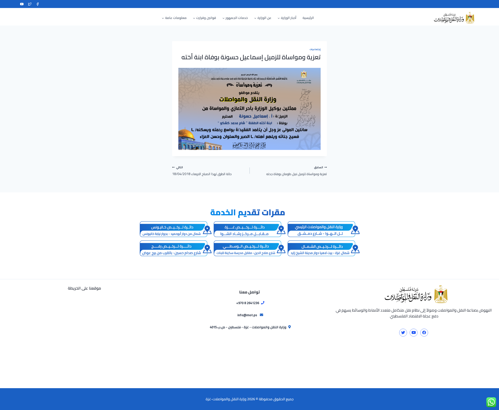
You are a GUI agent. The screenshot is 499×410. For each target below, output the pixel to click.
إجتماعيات (315, 49)
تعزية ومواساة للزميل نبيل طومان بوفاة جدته (296, 171)
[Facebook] (37, 4)
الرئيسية (308, 18)
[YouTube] (21, 4)
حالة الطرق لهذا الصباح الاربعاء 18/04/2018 (202, 171)
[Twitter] (29, 4)
